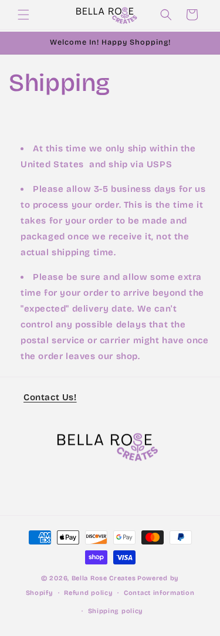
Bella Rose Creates (104, 578)
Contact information (159, 593)
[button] (23, 15)
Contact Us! (50, 397)
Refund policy (88, 593)
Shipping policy (116, 611)
